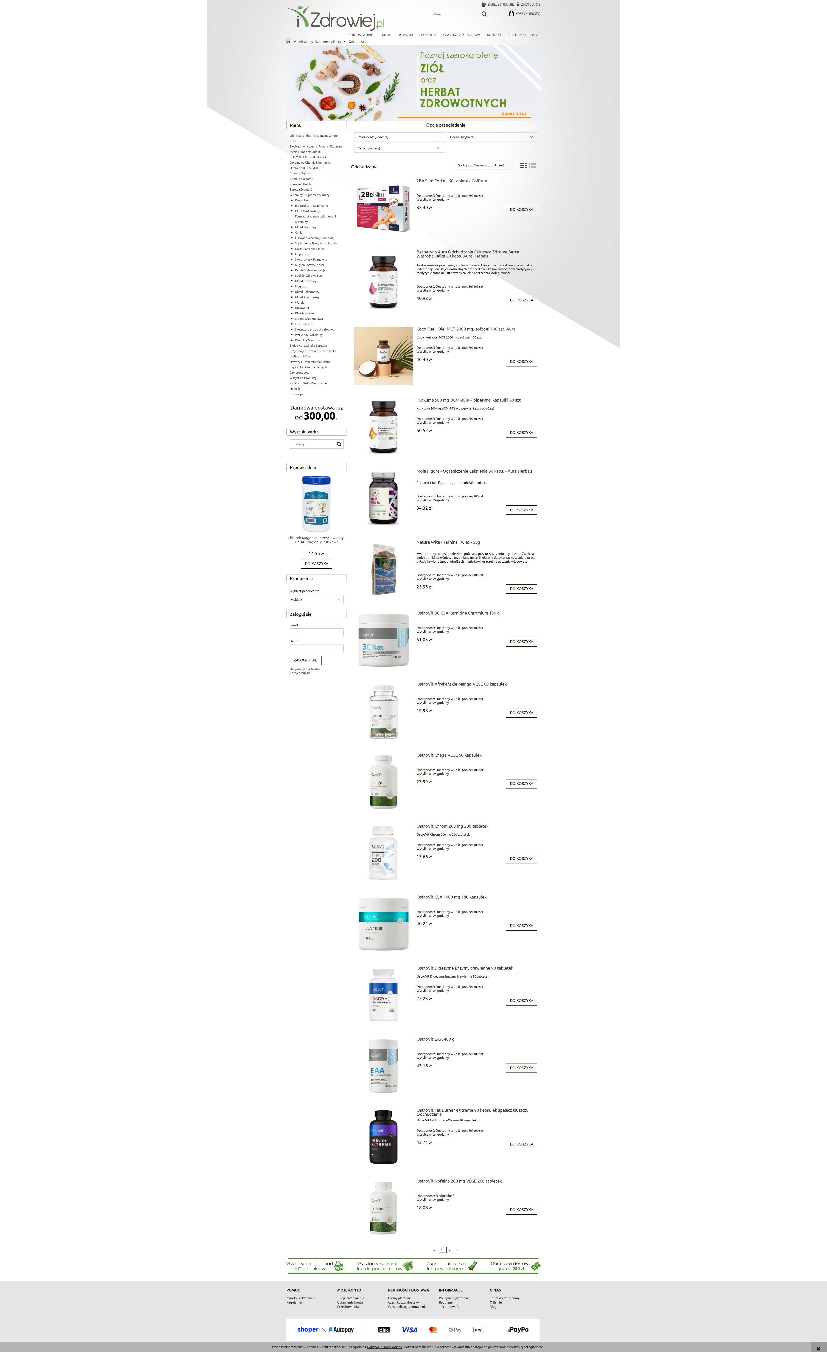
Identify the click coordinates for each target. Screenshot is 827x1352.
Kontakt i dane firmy (504, 1298)
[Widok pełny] (532, 165)
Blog (493, 1306)
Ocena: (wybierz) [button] (462, 137)
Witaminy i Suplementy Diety (310, 195)
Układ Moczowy (305, 227)
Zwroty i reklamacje (300, 1298)
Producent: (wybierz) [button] (373, 137)
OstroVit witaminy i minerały (314, 238)
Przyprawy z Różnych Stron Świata (313, 351)
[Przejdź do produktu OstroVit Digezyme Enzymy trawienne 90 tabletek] (383, 995)
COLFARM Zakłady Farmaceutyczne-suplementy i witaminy (315, 216)
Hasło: (294, 641)
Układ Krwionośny (307, 297)
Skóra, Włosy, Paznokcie (311, 259)
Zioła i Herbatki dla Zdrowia (308, 345)
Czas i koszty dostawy (404, 1302)
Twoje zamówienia (350, 1298)
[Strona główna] (335, 18)
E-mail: (294, 625)
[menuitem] (362, 34)
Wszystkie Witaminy (309, 335)
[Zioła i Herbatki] (413, 82)
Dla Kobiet (302, 308)
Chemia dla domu (301, 178)
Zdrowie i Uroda (300, 184)
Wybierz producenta (304, 590)
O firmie (496, 1302)
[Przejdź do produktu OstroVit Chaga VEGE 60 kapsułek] (383, 782)
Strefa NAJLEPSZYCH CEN (307, 168)
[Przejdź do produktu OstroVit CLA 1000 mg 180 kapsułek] (383, 924)
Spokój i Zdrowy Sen (308, 275)
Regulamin (294, 1302)
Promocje (296, 394)
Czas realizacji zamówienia (407, 1306)
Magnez (300, 286)
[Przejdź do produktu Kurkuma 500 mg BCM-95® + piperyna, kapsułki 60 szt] (383, 427)
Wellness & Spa (300, 356)
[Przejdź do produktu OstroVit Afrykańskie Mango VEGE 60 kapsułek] (383, 711)
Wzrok (299, 302)
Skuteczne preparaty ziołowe (314, 329)
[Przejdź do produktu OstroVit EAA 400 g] (383, 1066)
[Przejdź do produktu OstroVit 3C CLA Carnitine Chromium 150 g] (383, 640)
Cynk (298, 232)
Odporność (302, 254)
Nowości (295, 388)
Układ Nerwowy (305, 281)
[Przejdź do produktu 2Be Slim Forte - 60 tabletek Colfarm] (383, 208)
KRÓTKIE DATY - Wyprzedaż (308, 383)
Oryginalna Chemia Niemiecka (310, 162)
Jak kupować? (449, 1306)
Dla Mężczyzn (304, 313)
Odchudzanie (304, 324)
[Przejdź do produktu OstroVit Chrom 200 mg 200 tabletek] (383, 853)
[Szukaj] (484, 14)
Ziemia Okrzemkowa (309, 318)
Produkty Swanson (307, 340)
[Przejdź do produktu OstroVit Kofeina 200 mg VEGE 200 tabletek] (383, 1208)
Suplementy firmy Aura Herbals (316, 243)
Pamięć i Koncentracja (310, 270)
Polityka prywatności (454, 1298)
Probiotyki (302, 200)
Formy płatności (400, 1298)
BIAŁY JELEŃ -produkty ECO (309, 157)
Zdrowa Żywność (301, 189)
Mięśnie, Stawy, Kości (309, 265)
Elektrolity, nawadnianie (311, 205)
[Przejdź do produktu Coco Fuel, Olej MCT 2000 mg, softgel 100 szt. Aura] (383, 356)
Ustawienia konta (350, 1302)
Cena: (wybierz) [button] (369, 148)
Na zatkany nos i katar (309, 248)
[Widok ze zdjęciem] (523, 165)
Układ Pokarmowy (307, 291)
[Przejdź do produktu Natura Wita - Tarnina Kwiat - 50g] (383, 569)
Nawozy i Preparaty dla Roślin (310, 361)
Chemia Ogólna (300, 173)
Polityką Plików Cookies (384, 1347)
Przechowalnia (348, 1306)
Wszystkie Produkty (303, 378)
